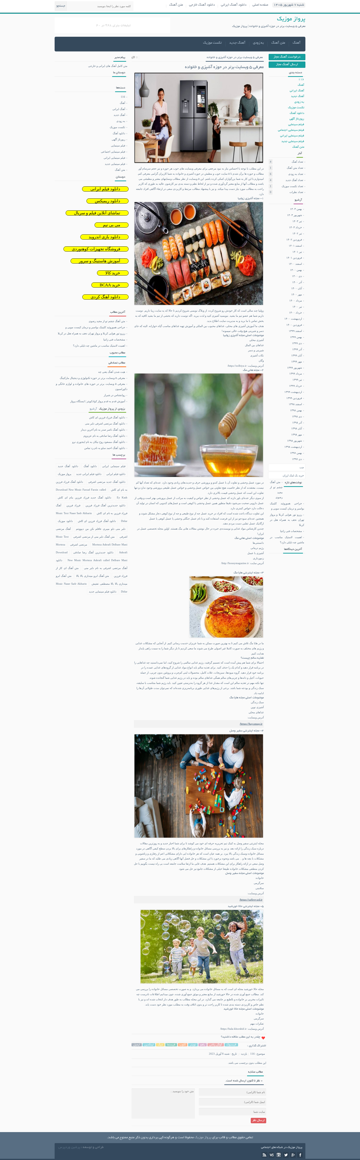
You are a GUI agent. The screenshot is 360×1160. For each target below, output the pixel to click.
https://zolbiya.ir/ (237, 365)
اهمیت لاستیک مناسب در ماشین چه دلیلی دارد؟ (287, 540)
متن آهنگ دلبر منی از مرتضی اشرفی (94, 536)
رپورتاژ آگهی (296, 119)
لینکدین (149, 1044)
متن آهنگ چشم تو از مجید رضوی (276, 490)
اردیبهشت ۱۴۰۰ (293, 318)
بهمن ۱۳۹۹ (296, 337)
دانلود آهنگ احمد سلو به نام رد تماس (90, 448)
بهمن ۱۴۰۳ (296, 208)
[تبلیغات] (112, 31)
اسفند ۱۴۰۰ (295, 263)
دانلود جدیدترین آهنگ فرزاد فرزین (105, 505)
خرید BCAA (110, 285)
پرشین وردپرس (69, 1147)
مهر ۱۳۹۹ (296, 361)
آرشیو (93, 409)
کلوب (183, 1044)
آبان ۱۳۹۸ (296, 428)
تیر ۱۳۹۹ (297, 379)
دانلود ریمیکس (107, 201)
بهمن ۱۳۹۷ (296, 452)
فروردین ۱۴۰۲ (294, 239)
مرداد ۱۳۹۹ (295, 373)
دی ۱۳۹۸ (297, 416)
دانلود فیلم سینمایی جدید (102, 591)
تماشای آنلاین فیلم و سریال (97, 213)
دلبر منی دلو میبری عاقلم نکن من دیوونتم (100, 528)
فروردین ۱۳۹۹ (294, 398)
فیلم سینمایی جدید (292, 141)
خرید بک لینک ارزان (293, 475)
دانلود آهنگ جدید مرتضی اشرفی (107, 481)
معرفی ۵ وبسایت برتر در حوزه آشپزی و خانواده (235, 57)
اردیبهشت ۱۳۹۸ (293, 446)
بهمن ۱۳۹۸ (296, 410)
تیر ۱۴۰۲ (297, 233)
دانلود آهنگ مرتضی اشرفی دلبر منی (90, 423)
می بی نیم (111, 225)
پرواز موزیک (64, 473)
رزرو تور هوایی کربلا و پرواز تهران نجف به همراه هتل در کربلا (287, 519)
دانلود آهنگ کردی (105, 297)
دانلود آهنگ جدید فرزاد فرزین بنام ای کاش (84, 497)
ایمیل (136, 1044)
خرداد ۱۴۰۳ (295, 227)
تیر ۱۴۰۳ (297, 221)
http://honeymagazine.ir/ (235, 563)
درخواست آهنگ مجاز (287, 57)
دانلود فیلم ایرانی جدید (89, 473)
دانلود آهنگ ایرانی (233, 5)
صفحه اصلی (260, 5)
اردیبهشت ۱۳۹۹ (293, 391)
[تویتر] (286, 1155)
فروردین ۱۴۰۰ (294, 324)
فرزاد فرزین (73, 505)
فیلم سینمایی (296, 124)
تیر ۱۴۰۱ (297, 251)
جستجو (60, 6)
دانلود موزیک (65, 521)
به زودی (258, 43)
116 (252, 1053)
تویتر (193, 1044)
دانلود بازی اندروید (104, 237)
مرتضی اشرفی (78, 544)
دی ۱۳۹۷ (297, 459)
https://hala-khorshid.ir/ (233, 1028)
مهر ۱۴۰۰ (296, 294)
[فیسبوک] (300, 1155)
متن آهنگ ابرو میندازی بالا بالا (92, 575)
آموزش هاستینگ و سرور (99, 261)
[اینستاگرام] (279, 1155)
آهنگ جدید (237, 43)
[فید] (264, 1155)
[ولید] (272, 1155)
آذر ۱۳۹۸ (297, 422)
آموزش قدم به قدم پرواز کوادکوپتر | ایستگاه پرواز (97, 401)
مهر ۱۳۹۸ (296, 434)
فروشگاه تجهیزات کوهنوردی (96, 249)
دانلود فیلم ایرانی (105, 189)
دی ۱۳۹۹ (297, 343)
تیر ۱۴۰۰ (297, 306)
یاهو (202, 1044)
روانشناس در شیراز (114, 395)
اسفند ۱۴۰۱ (295, 245)
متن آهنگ (176, 5)
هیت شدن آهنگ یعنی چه (111, 371)
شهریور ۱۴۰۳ (294, 215)
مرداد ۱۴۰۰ (295, 300)
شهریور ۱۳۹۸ (294, 440)
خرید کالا (112, 273)
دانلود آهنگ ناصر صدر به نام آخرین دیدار (90, 429)
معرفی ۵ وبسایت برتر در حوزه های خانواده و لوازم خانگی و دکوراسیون (91, 386)
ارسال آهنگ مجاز (287, 64)
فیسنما (171, 1044)
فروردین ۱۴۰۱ (294, 257)
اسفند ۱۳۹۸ (295, 404)
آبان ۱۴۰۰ (296, 288)
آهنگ (296, 43)
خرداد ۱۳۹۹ (295, 385)
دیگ (160, 1044)
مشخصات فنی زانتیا (291, 531)
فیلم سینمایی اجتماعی (291, 130)
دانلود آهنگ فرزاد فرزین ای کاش (90, 417)
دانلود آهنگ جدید (68, 466)
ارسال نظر (258, 1120)
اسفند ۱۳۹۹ (295, 330)
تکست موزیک (212, 43)
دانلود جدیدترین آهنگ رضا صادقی (93, 552)
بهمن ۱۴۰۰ (296, 269)
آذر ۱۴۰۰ (297, 282)
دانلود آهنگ (297, 113)
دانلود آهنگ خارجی (202, 5)
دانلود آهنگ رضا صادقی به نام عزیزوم (90, 435)
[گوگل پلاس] (293, 1155)
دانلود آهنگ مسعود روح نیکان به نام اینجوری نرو (90, 441)
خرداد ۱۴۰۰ (295, 312)
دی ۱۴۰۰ (297, 276)
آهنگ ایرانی (297, 90)
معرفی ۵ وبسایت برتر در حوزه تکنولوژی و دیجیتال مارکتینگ (92, 377)
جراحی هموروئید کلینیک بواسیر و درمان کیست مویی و (287, 506)
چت (302, 467)
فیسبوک (231, 1044)
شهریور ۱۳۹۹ (294, 367)
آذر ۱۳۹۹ (297, 349)
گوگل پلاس (215, 1044)
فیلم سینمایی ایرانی (292, 135)
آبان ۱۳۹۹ (296, 355)
